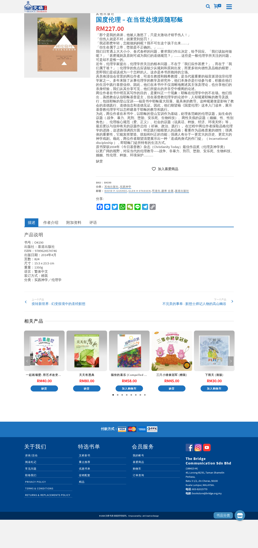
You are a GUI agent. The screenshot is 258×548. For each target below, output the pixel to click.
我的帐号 (138, 455)
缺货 (44, 388)
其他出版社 (111, 186)
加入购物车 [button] (129, 388)
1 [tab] (113, 395)
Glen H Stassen (139, 191)
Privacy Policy (35, 482)
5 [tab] (131, 395)
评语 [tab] (93, 222)
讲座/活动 (31, 455)
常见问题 (30, 468)
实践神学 (125, 186)
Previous (27, 361)
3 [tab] (122, 395)
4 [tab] (127, 395)
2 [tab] (118, 395)
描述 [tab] (31, 222)
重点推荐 (84, 462)
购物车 (137, 468)
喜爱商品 (138, 462)
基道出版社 (182, 191)
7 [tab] (140, 395)
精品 (82, 482)
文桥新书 (84, 455)
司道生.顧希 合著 (163, 191)
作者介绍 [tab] (50, 222)
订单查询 (138, 475)
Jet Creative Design (150, 515)
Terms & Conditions (39, 488)
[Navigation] (229, 6)
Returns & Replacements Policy (47, 495)
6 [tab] (136, 395)
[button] (240, 515)
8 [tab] (145, 395)
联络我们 (30, 475)
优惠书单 (84, 468)
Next (231, 361)
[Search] (208, 6)
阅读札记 (30, 462)
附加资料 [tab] (73, 222)
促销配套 (84, 475)
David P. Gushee (115, 191)
